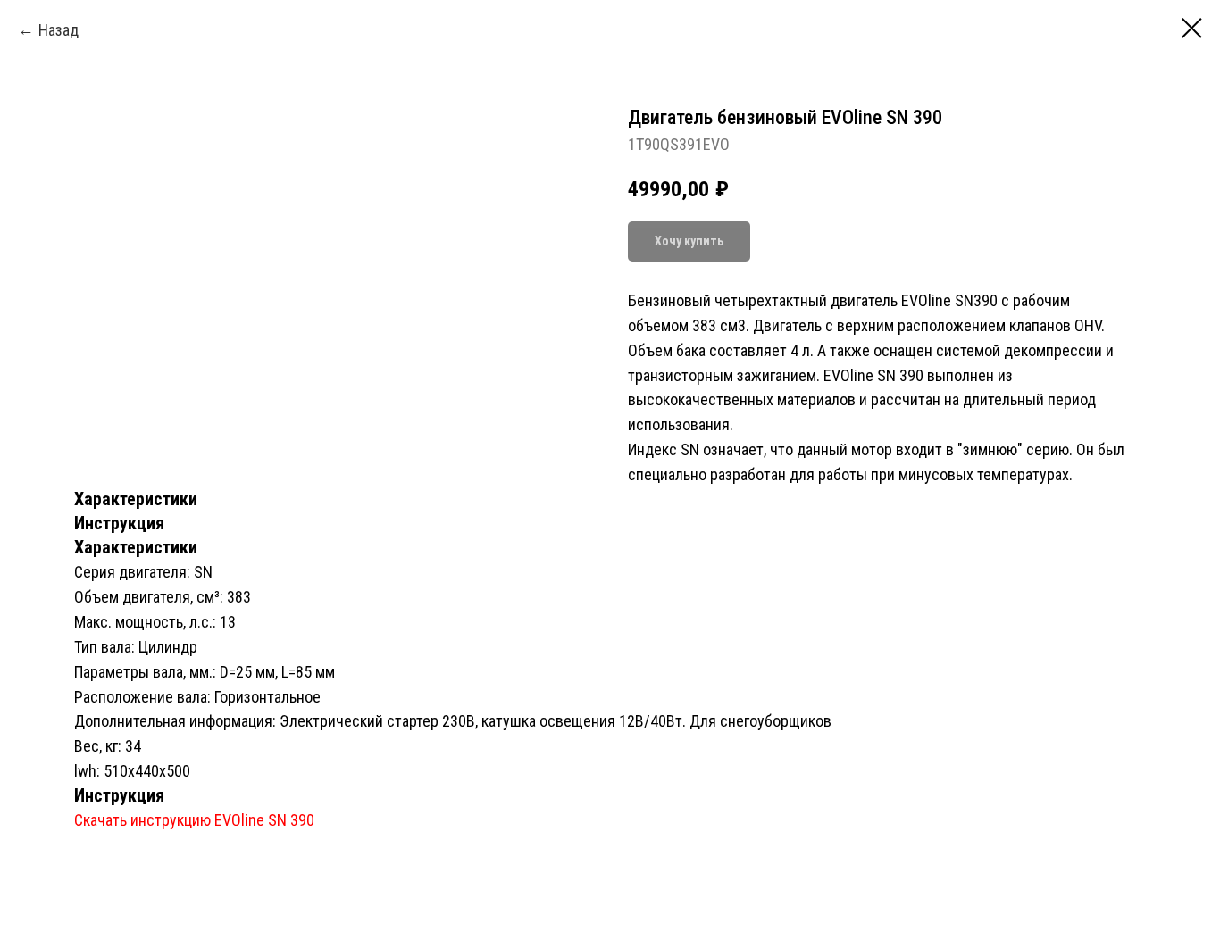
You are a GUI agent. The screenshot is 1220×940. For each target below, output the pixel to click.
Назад (58, 30)
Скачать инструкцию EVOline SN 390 (194, 820)
